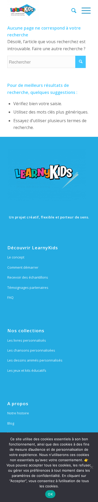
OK (50, 494)
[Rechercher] (71, 10)
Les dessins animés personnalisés (34, 360)
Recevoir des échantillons (27, 277)
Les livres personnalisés (26, 340)
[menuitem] (71, 10)
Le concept (15, 257)
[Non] (91, 467)
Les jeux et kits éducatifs (26, 370)
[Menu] (83, 10)
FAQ (10, 297)
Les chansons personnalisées (31, 350)
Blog (10, 423)
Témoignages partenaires (27, 287)
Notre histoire (18, 413)
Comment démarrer (22, 267)
